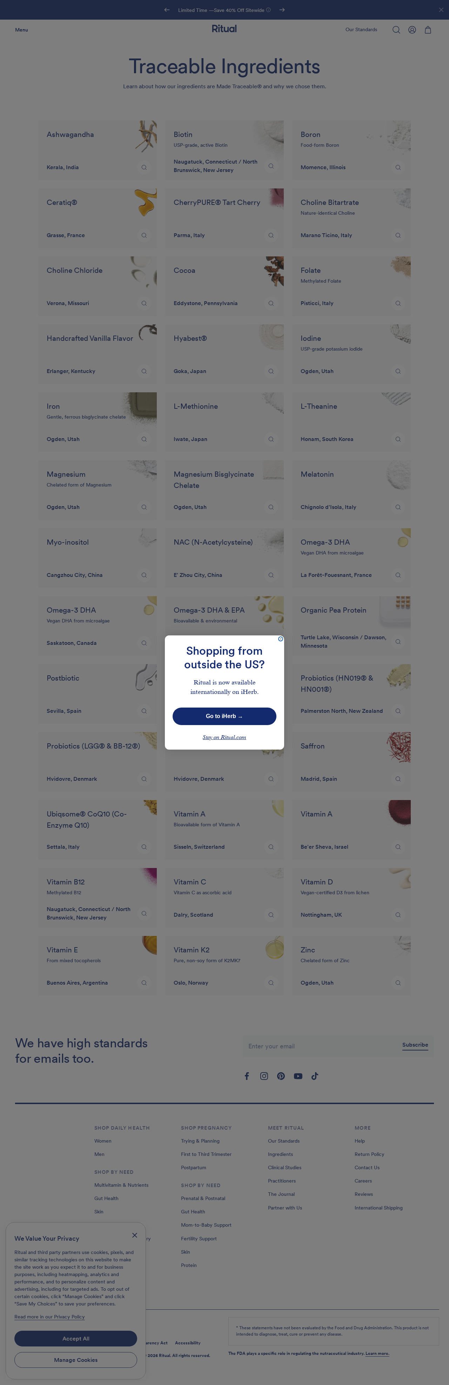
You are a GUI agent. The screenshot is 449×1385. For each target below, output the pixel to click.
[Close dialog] (281, 639)
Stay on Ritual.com (224, 737)
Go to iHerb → (224, 716)
